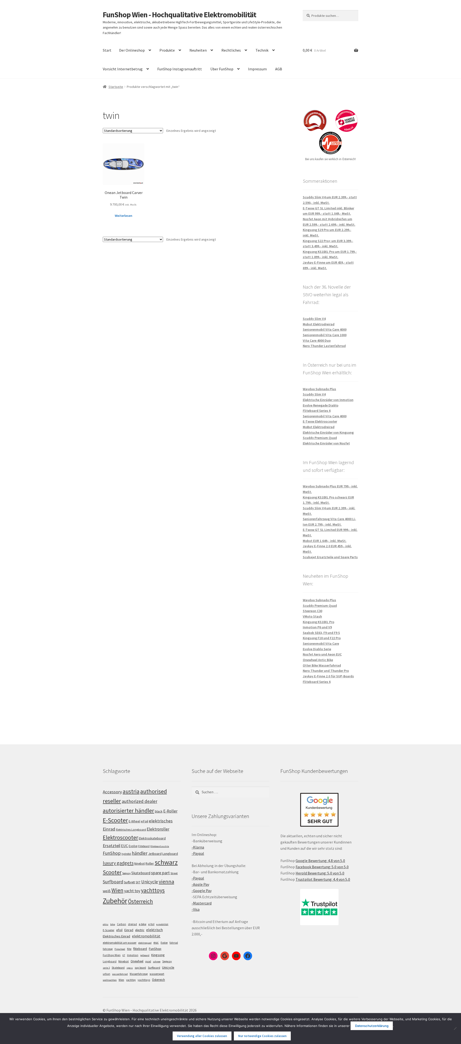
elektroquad (145, 942)
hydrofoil (126, 854)
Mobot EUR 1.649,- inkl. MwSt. (324, 541)
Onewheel (137, 961)
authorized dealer (139, 801)
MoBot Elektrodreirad (318, 427)
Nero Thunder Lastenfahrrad (324, 346)
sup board (140, 967)
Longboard (170, 853)
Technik (261, 50)
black (159, 811)
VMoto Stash (312, 616)
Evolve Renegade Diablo (320, 405)
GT (123, 955)
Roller (150, 863)
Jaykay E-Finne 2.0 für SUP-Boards (328, 676)
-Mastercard (202, 903)
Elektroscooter (120, 837)
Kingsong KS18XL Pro (318, 622)
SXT (138, 882)
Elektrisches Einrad (116, 936)
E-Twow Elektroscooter (320, 421)
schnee (156, 961)
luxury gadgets (118, 863)
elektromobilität (146, 936)
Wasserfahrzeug (139, 974)
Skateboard (140, 872)
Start (107, 50)
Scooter (112, 872)
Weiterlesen (123, 215)
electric (139, 930)
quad (148, 961)
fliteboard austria (159, 846)
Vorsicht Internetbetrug (123, 69)
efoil (119, 930)
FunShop (112, 853)
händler (139, 853)
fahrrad (174, 942)
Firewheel (120, 949)
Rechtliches (231, 50)
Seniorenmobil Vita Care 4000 (324, 329)
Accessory (112, 792)
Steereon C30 (312, 611)
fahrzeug (108, 949)
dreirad (132, 924)
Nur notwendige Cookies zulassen (262, 1036)
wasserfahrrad (120, 974)
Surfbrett (129, 882)
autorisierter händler (128, 810)
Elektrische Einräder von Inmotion (328, 400)
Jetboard (155, 853)
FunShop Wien (112, 955)
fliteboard (140, 949)
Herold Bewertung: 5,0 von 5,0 (320, 873)
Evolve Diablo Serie (317, 649)
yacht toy (132, 890)
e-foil (151, 924)
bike (112, 924)
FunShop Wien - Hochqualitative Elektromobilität (179, 14)
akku (105, 924)
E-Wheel (134, 821)
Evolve (133, 846)
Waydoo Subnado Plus (319, 389)
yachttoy (131, 980)
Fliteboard (144, 846)
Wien (117, 890)
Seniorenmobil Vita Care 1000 (324, 335)
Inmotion (132, 955)
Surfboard (113, 882)
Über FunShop (221, 69)
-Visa (196, 909)
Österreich (140, 901)
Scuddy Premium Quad (320, 438)
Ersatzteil (111, 845)
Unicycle (149, 882)
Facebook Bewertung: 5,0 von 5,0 (322, 866)
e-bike (142, 924)
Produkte (167, 50)
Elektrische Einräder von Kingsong (328, 432)
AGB (278, 69)
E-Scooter (115, 820)
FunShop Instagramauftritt (179, 69)
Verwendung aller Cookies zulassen (202, 1036)
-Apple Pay (200, 884)
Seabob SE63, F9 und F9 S (321, 633)
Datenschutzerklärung (371, 1026)
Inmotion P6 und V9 (317, 627)
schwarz (166, 862)
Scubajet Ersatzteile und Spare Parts (330, 557)
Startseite (116, 87)
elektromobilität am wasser (119, 942)
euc (156, 942)
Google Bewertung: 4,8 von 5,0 (320, 860)
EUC (124, 845)
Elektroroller (158, 829)
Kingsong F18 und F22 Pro (322, 638)
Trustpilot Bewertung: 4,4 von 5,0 (323, 879)
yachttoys (153, 890)
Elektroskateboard (152, 838)
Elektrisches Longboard (131, 829)
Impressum (257, 69)
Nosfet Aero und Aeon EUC (322, 654)
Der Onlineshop (132, 50)
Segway (126, 873)
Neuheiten (198, 50)
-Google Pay (202, 890)
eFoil (144, 821)
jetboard (144, 955)
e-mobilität (162, 924)
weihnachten (110, 980)
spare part (160, 872)
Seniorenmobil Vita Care (321, 643)
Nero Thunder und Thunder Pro (326, 670)
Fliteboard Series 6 (317, 410)
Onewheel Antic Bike (318, 660)
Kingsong (158, 955)
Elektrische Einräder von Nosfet (326, 443)
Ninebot (139, 864)
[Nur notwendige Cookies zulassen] (455, 1028)
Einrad (128, 930)
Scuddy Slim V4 (314, 318)
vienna (166, 881)
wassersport (157, 974)
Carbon (121, 924)
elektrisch (154, 929)
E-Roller (170, 811)
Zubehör (115, 900)
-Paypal (198, 853)
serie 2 (106, 967)
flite (129, 949)
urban (106, 974)
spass (130, 967)
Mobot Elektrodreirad (318, 324)
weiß (107, 890)
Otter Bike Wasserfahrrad (322, 665)
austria (131, 791)
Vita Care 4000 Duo (317, 340)
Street (174, 873)
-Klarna (198, 847)
